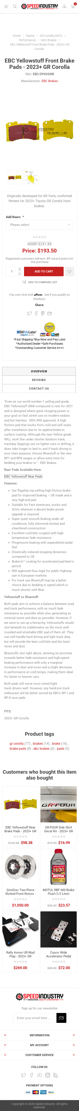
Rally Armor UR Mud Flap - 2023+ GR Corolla (20, 956)
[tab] (39, 371)
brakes (38, 744)
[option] (14, 177)
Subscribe (61, 1018)
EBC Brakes (50, 81)
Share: (39, 305)
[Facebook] (31, 1075)
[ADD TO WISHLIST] (69, 271)
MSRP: (33, 244)
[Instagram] (47, 1075)
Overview (39, 371)
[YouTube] (39, 1075)
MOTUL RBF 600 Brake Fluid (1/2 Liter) (58, 892)
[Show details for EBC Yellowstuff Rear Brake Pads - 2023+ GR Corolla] (20, 804)
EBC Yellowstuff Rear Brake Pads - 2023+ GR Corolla (20, 831)
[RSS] (55, 1075)
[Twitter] (23, 1075)
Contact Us (39, 388)
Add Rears (13, 217)
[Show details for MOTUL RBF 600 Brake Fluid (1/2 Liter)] (58, 867)
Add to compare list (42, 282)
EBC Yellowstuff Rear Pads (23, 476)
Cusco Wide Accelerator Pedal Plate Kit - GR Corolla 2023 (58, 958)
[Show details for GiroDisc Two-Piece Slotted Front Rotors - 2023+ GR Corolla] (20, 867)
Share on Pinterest (43, 313)
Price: (29, 251)
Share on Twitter (29, 313)
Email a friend (49, 313)
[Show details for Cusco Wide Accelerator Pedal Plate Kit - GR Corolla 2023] (58, 929)
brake (56, 744)
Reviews (39, 380)
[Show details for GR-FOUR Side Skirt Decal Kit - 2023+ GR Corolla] (58, 804)
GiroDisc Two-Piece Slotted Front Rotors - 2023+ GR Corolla (20, 893)
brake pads (18, 749)
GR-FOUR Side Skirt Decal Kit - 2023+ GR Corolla (58, 831)
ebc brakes (41, 749)
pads (60, 749)
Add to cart (44, 271)
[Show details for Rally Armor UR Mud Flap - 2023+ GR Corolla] (20, 929)
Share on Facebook (36, 313)
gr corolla (17, 744)
